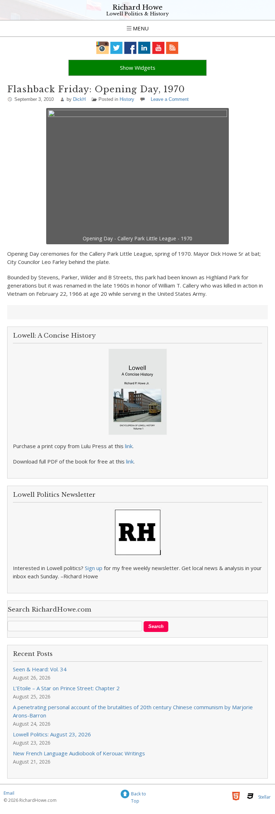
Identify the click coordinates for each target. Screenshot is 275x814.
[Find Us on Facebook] (130, 47)
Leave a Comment (170, 99)
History (127, 99)
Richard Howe (137, 7)
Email (9, 793)
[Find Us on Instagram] (102, 47)
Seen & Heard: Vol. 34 (40, 669)
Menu (140, 28)
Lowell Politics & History (137, 13)
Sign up (93, 568)
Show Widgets (137, 67)
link (128, 446)
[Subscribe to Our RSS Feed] (172, 47)
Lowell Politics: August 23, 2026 (52, 734)
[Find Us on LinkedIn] (144, 47)
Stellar (264, 797)
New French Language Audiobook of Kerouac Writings (79, 753)
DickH (79, 99)
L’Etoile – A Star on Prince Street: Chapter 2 (66, 688)
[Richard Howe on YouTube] (158, 47)
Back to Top (138, 795)
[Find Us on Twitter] (116, 47)
